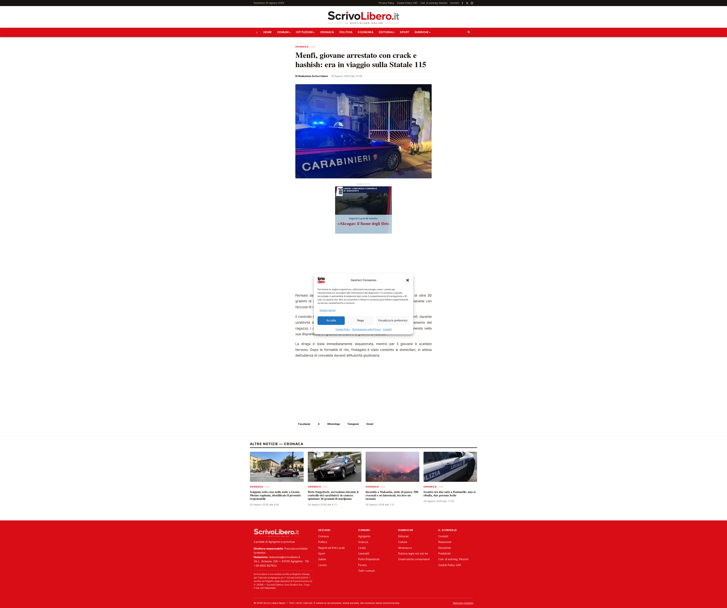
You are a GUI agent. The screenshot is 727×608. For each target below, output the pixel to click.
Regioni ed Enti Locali (331, 547)
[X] (467, 3)
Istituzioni (304, 32)
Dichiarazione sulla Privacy (366, 329)
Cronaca (327, 32)
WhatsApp (333, 423)
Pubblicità (444, 553)
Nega (360, 320)
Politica (346, 32)
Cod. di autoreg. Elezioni (433, 3)
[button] (408, 280)
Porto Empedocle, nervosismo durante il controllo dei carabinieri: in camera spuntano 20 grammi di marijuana (333, 495)
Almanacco (405, 547)
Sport (404, 32)
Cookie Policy (342, 329)
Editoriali (387, 32)
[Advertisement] (363, 264)
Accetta (331, 320)
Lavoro (322, 565)
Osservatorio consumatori (414, 559)
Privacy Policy (386, 3)
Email (370, 423)
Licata (362, 547)
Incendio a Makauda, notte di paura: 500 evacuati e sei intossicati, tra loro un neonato (392, 495)
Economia (365, 32)
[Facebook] (462, 3)
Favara (362, 565)
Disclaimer (444, 547)
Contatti (387, 329)
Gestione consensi (463, 603)
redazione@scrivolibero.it (284, 557)
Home (267, 32)
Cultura (402, 541)
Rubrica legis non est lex (413, 553)
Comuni (283, 32)
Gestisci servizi (327, 310)
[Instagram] (471, 3)
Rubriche (422, 32)
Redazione (444, 541)
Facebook (304, 423)
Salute (322, 559)
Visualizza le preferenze (392, 320)
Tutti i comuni (366, 570)
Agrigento (364, 536)
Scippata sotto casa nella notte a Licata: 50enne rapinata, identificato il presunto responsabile (275, 495)
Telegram (353, 423)
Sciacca (363, 541)
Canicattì (363, 553)
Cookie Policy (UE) (407, 3)
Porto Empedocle (368, 559)
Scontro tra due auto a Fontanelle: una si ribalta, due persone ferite (449, 493)
